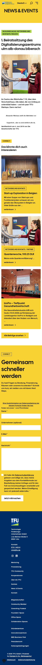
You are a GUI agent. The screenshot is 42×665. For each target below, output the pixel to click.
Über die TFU (16, 580)
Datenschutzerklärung (24, 475)
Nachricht (6, 445)
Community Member (18, 604)
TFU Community (17, 571)
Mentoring (15, 562)
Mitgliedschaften (17, 600)
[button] (4, 661)
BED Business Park (18, 637)
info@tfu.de (15, 550)
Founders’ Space (17, 613)
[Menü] (37, 3)
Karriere (14, 584)
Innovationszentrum (19, 633)
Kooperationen (17, 575)
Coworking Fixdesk (18, 608)
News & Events (17, 588)
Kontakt (14, 593)
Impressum (11, 660)
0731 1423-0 (15, 547)
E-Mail (4, 434)
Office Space (16, 617)
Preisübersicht (16, 641)
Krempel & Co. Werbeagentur (21, 656)
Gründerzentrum (17, 628)
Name (4, 411)
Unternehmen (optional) (11, 423)
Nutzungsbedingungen (20, 646)
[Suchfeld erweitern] (31, 3)
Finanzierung (16, 567)
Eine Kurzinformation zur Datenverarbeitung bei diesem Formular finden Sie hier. (21, 404)
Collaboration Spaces (19, 621)
